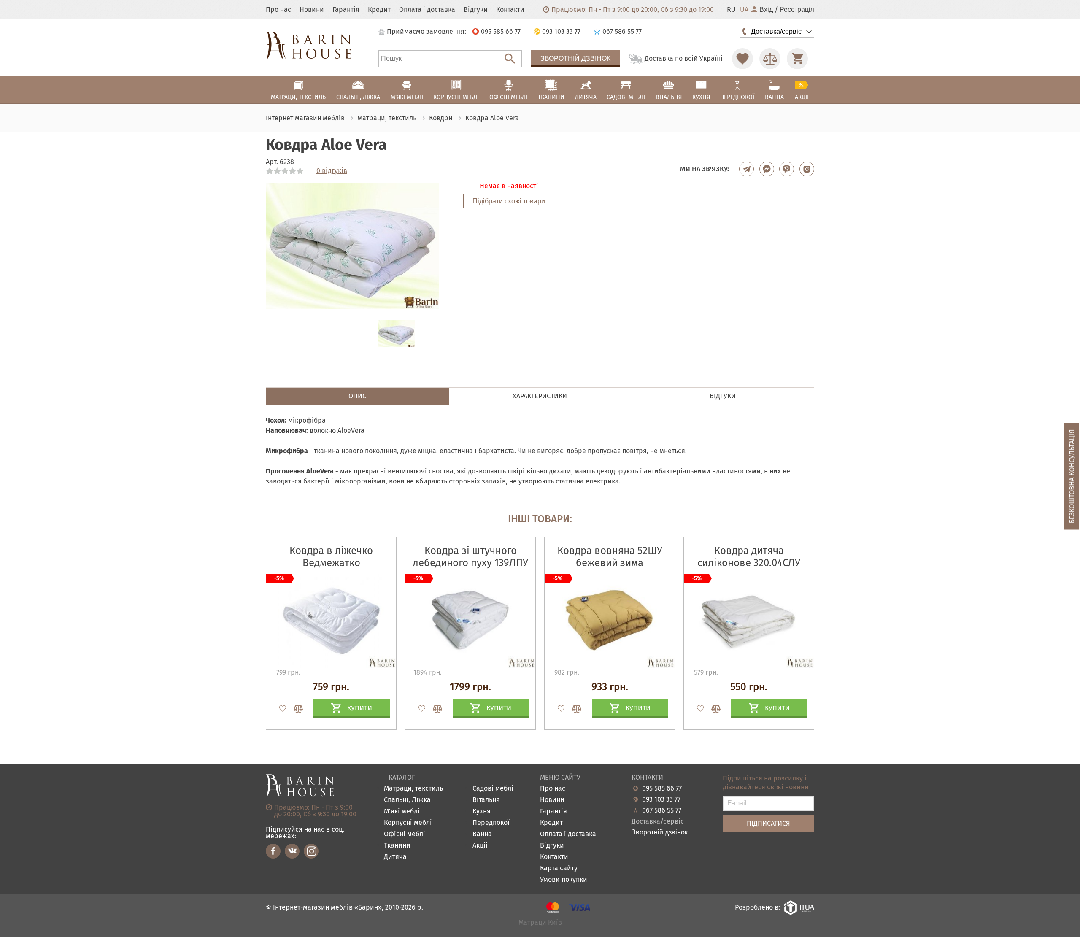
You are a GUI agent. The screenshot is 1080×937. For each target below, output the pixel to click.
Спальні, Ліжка (407, 800)
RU (731, 9)
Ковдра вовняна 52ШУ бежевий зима (609, 557)
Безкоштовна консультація (1072, 476)
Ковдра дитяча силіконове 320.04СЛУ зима (748, 563)
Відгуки (476, 9)
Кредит (379, 9)
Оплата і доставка (427, 9)
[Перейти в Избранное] (742, 58)
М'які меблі (402, 811)
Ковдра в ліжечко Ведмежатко (331, 557)
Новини (312, 9)
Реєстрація (797, 9)
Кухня (481, 811)
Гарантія (345, 9)
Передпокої (491, 822)
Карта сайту (559, 868)
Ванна (482, 834)
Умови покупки (563, 879)
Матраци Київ (540, 922)
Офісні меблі (404, 834)
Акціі (480, 845)
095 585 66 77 (662, 788)
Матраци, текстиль (413, 788)
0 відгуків (331, 170)
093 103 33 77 (661, 799)
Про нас (278, 9)
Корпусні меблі (408, 822)
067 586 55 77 (661, 810)
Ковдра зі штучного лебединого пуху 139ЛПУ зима (470, 563)
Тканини (397, 845)
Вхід (766, 9)
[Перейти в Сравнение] (769, 58)
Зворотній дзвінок (575, 58)
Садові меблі (492, 788)
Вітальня (486, 800)
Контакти (510, 9)
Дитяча (395, 857)
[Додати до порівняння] (294, 709)
